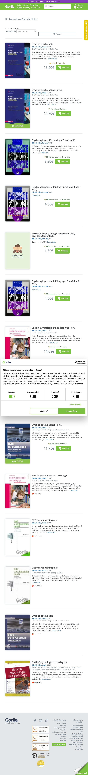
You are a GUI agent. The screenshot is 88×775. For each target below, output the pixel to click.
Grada (44, 47)
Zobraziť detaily (75, 404)
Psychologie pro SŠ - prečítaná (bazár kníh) (53, 140)
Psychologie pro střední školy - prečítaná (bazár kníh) (56, 188)
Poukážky (63, 739)
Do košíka (65, 67)
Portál (44, 523)
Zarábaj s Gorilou (77, 734)
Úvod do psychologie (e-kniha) (47, 89)
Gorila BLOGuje (61, 723)
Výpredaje (63, 726)
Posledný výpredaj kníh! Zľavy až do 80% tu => (44, 1)
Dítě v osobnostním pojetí (45, 520)
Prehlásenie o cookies (76, 745)
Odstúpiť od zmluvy (59, 744)
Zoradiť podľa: (11, 31)
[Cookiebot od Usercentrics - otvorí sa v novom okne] (76, 362)
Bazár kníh (35, 7)
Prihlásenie (79, 5)
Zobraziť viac (52, 59)
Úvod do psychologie (42, 44)
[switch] (33, 396)
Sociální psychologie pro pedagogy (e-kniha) (54, 327)
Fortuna (45, 143)
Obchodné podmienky (76, 738)
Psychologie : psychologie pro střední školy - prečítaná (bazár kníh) (54, 234)
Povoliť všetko (71, 411)
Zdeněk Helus (36, 47)
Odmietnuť (43, 411)
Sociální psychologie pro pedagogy (49, 475)
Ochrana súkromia (77, 740)
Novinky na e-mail (77, 736)
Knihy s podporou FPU (59, 732)
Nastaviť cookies (78, 742)
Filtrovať (58, 34)
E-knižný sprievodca (60, 728)
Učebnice (63, 730)
